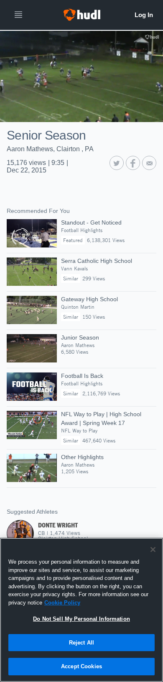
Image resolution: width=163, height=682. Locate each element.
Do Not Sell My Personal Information (81, 619)
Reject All (81, 643)
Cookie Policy (62, 603)
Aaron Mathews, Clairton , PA (50, 148)
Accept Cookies (81, 666)
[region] (81, 610)
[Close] (153, 549)
